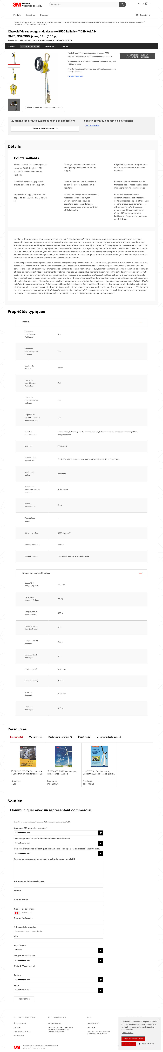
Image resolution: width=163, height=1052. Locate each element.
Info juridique (27, 1045)
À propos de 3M (20, 1023)
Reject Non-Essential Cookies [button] (133, 1038)
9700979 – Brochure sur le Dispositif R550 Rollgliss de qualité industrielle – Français (98, 772)
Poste (16, 986)
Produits (17, 15)
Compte (143, 15)
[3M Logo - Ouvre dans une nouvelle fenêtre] (27, 4)
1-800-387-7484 (92, 126)
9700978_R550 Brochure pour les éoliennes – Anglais (62, 772)
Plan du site (91, 1027)
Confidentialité (38, 1045)
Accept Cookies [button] (129, 1044)
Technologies (19, 1035)
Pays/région (20, 946)
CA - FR (141, 4)
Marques (44, 15)
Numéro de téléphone (24, 909)
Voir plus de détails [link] (75, 76)
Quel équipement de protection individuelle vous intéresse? (42, 839)
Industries (30, 15)
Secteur (17, 975)
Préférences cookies (51, 1045)
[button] (145, 1044)
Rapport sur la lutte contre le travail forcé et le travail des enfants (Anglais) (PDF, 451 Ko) (60, 1029)
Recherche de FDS (55, 1023)
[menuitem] (12, 46)
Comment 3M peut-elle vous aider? (30, 828)
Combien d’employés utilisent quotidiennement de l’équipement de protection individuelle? (57, 849)
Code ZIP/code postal (24, 966)
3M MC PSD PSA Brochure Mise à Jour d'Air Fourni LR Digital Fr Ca (27, 772)
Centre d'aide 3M (93, 1023)
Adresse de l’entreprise (25, 927)
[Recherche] (122, 4)
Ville (16, 936)
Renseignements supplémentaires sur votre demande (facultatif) (44, 859)
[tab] (16, 737)
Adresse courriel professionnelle (29, 882)
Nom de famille (21, 900)
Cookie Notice (127, 1033)
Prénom (17, 891)
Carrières (17, 1027)
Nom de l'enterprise (23, 918)
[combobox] (17, 913)
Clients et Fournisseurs (22, 1031)
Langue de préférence (24, 956)
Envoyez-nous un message (45, 129)
